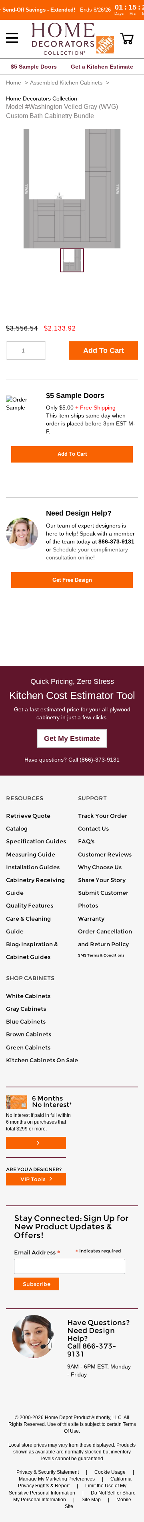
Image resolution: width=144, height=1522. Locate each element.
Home (13, 82)
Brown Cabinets (28, 1034)
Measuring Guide (30, 854)
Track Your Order (102, 815)
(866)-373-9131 (100, 759)
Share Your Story (102, 880)
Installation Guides (33, 867)
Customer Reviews (105, 854)
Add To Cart (103, 350)
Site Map (91, 1499)
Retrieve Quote (28, 815)
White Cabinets (28, 996)
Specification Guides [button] (36, 841)
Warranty (91, 918)
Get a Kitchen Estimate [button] (102, 66)
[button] (127, 39)
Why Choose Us (100, 867)
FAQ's (86, 841)
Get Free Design (72, 580)
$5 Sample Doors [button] (34, 66)
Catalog (17, 828)
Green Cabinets (28, 1047)
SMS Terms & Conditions (101, 955)
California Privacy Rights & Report (75, 1482)
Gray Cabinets (26, 1008)
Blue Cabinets (26, 1021)
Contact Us (93, 828)
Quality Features (29, 905)
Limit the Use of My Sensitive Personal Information (67, 1489)
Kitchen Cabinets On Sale (42, 1060)
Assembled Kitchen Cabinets (66, 82)
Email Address (67, 1253)
